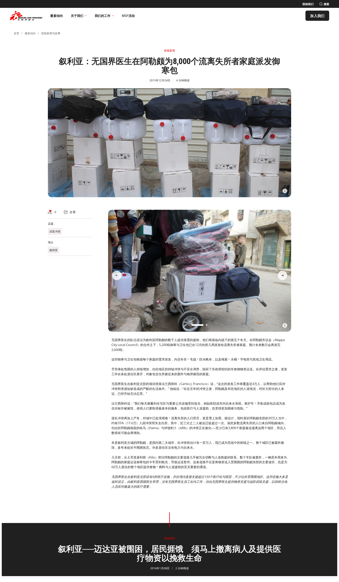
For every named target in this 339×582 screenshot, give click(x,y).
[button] (197, 325)
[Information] (284, 191)
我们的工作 (102, 16)
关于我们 (77, 16)
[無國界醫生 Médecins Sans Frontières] (26, 15)
